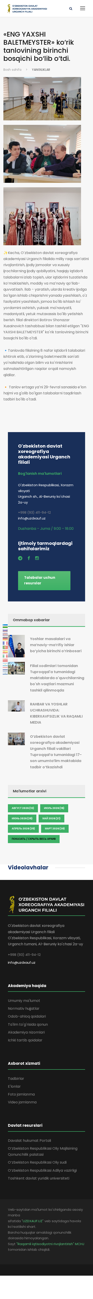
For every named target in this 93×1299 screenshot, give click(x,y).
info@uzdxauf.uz (21, 962)
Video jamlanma (22, 1102)
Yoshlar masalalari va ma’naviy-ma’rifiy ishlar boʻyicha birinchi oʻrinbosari (55, 645)
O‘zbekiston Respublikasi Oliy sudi (37, 1162)
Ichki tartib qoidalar (25, 1040)
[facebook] (29, 558)
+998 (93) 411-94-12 (34, 512)
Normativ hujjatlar (24, 1008)
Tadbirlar (16, 1078)
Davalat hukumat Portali (29, 1140)
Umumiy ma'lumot (24, 1000)
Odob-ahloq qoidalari (27, 1016)
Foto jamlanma (21, 1094)
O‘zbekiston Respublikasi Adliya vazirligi (42, 1170)
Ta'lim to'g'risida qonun (28, 1024)
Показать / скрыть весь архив (34, 839)
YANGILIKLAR (41, 69)
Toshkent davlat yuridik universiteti (38, 1178)
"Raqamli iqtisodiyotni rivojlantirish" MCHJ (50, 1244)
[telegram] (20, 558)
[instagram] (37, 558)
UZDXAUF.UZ (32, 1221)
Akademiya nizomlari (26, 1032)
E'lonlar (14, 1086)
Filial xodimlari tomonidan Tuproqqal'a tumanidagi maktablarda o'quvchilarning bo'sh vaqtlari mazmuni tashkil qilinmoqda (57, 678)
